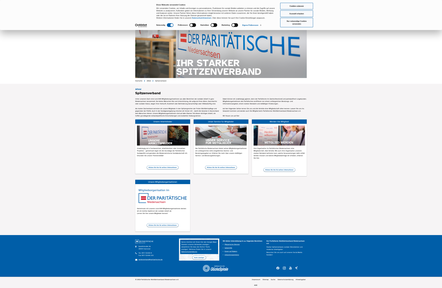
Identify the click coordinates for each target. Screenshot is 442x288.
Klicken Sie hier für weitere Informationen (163, 167)
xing (296, 268)
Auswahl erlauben (296, 14)
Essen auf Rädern (231, 251)
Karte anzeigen (199, 257)
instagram (284, 268)
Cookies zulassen (297, 6)
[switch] (192, 25)
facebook (277, 268)
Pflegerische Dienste (232, 244)
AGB (255, 285)
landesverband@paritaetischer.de (150, 260)
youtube (290, 268)
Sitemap (266, 280)
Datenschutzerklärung (189, 252)
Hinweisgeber (301, 280)
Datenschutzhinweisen (201, 18)
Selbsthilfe (228, 248)
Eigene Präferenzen (250, 25)
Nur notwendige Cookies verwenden (297, 22)
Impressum (256, 280)
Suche (273, 280)
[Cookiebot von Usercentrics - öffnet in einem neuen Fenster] (141, 25)
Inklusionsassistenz (232, 255)
